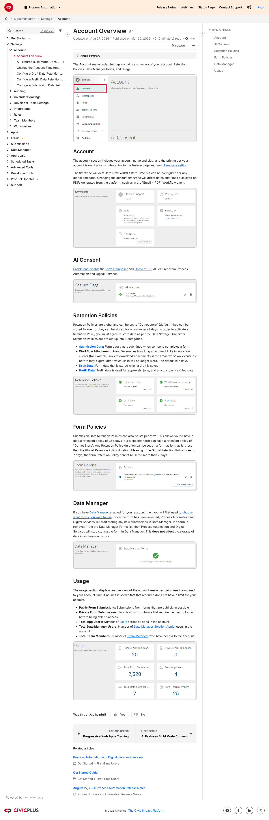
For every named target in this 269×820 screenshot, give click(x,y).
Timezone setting (175, 165)
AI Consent (222, 44)
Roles (18, 114)
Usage (218, 70)
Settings (46, 19)
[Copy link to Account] (100, 152)
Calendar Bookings (27, 97)
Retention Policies (226, 51)
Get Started (18, 38)
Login (261, 7)
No (143, 714)
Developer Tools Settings (31, 103)
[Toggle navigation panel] (67, 34)
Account (64, 19)
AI (154, 269)
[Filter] (60, 30)
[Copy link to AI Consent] (106, 260)
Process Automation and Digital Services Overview (108, 757)
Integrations (22, 108)
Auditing (20, 91)
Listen (192, 38)
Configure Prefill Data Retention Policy (40, 79)
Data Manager (21, 150)
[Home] (8, 7)
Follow (180, 45)
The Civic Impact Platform (146, 810)
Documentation (24, 19)
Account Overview (29, 56)
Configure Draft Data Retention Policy (40, 73)
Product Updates (22, 179)
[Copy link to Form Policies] (112, 427)
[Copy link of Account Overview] (131, 31)
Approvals (18, 155)
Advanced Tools (22, 167)
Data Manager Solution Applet (154, 626)
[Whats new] (249, 7)
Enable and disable (86, 269)
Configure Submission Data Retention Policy (40, 85)
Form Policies (223, 57)
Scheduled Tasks (23, 161)
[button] (30, 30)
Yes (122, 714)
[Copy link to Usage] (95, 581)
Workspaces (22, 126)
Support (16, 185)
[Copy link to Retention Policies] (123, 316)
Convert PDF (143, 269)
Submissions (20, 144)
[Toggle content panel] (202, 33)
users (123, 622)
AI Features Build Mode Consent (39, 62)
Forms (15, 138)
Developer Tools (22, 173)
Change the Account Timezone (38, 67)
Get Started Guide (85, 772)
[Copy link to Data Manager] (114, 503)
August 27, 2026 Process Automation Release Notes (109, 788)
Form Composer (116, 269)
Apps (14, 132)
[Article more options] (194, 46)
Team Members (24, 120)
